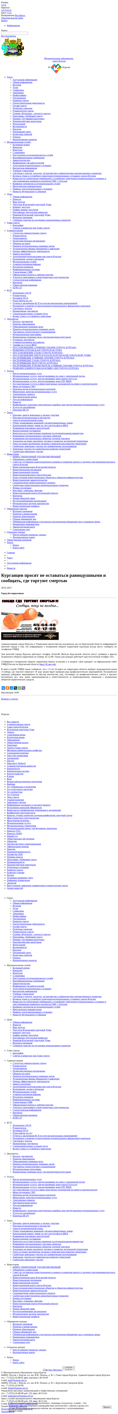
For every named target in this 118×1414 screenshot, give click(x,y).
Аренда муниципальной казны (28, 420)
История (17, 85)
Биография (18, 225)
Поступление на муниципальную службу (33, 155)
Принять (107, 1407)
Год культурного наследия (20, 789)
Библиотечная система (18, 771)
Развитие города (21, 100)
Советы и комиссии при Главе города (31, 228)
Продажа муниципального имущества (31, 417)
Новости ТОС (14, 831)
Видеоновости (20, 126)
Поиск (10, 542)
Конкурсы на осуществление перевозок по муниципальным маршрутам (48, 433)
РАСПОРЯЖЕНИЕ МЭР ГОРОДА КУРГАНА (35, 363)
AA (3, 10)
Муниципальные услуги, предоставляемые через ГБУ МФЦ (42, 381)
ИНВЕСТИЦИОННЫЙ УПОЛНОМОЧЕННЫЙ (37, 456)
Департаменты (20, 238)
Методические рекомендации (27, 186)
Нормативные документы (25, 311)
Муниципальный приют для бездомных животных (32, 828)
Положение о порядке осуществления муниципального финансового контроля (51, 306)
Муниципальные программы (27, 334)
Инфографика (19, 95)
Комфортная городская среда (21, 813)
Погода (10, 761)
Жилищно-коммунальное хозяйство (24, 750)
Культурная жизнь (16, 737)
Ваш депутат (19, 202)
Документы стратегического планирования (34, 332)
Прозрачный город (22, 131)
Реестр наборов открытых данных (29, 534)
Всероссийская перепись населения (24, 781)
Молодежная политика (18, 820)
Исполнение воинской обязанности (24, 807)
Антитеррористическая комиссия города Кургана (37, 256)
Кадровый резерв (21, 144)
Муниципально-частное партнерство (31, 503)
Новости (17, 199)
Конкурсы (18, 150)
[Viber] (23, 688)
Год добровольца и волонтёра (21, 787)
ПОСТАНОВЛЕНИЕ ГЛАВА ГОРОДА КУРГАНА (38, 352)
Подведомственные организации (29, 241)
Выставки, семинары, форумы (27, 490)
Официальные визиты (18, 846)
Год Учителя (13, 794)
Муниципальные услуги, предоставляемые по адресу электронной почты (49, 376)
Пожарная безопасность (18, 852)
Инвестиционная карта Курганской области (34, 467)
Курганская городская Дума (20, 729)
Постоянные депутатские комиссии (30, 212)
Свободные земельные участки (28, 451)
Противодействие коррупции (27, 121)
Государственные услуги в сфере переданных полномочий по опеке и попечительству (55, 384)
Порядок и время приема (25, 514)
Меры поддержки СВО (24, 386)
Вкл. (17, 15)
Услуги (10, 371)
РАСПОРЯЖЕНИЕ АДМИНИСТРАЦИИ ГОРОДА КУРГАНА (43, 358)
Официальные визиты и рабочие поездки (33, 274)
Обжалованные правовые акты (28, 326)
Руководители (19, 235)
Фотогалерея (19, 124)
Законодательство (21, 160)
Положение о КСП (22, 293)
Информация (13, 25)
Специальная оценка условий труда (30, 313)
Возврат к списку (9, 699)
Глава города (13, 222)
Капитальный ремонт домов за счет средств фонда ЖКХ (40, 425)
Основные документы (23, 339)
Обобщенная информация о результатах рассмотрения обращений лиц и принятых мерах (56, 521)
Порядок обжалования (24, 324)
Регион (10, 875)
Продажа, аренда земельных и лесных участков (36, 415)
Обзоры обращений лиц (24, 519)
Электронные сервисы (24, 394)
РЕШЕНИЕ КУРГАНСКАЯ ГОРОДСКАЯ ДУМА (37, 350)
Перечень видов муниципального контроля (34, 389)
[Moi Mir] (11, 688)
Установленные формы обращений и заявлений (36, 248)
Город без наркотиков (17, 755)
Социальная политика (18, 753)
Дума (9, 194)
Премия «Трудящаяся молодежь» (29, 118)
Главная (11, 552)
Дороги (10, 732)
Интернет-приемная (22, 217)
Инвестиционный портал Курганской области (35, 493)
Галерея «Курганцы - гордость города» (32, 113)
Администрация (15, 230)
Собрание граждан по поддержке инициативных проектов (42, 220)
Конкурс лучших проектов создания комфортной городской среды (39, 815)
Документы (12, 319)
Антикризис (13, 758)
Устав (15, 87)
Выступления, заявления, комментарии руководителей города (37, 885)
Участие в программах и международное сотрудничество (41, 277)
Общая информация (22, 82)
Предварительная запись (25, 397)
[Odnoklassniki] (7, 688)
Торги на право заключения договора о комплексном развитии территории (49, 443)
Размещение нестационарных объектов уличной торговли (41, 438)
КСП (9, 290)
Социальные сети (21, 529)
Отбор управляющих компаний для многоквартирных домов (43, 423)
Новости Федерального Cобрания (29, 191)
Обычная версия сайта (12, 18)
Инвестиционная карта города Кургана (32, 475)
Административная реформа (27, 264)
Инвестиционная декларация (27, 469)
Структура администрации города (29, 233)
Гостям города (20, 105)
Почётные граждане (22, 108)
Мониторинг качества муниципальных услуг (35, 391)
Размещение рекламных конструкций (31, 428)
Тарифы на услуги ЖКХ (25, 345)
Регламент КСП (20, 298)
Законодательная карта (24, 527)
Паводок (11, 849)
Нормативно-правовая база (26, 524)
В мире (10, 776)
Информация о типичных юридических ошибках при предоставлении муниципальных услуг (59, 404)
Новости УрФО (14, 833)
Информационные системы (26, 269)
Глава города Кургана (17, 727)
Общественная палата (17, 742)
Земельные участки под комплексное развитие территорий (42, 449)
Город (10, 77)
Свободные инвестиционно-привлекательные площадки (40, 485)
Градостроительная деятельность (29, 103)
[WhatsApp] (19, 688)
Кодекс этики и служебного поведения (32, 316)
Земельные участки (16, 802)
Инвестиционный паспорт (26, 472)
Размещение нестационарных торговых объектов (37, 436)
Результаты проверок (23, 267)
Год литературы (14, 792)
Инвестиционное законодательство (30, 480)
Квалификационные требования (28, 157)
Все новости (13, 722)
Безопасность (13, 768)
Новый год (12, 836)
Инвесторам (13, 454)
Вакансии (17, 147)
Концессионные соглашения (27, 430)
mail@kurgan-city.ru (17, 1380)
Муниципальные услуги (19, 823)
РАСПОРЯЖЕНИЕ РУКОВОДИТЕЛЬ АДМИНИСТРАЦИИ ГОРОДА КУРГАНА (53, 365)
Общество (12, 841)
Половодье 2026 (15, 854)
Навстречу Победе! (16, 763)
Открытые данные (16, 532)
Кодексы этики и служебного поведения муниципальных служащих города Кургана (54, 176)
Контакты (17, 282)
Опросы (17, 137)
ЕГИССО (17, 287)
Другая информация (23, 399)
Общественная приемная (25, 285)
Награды (17, 129)
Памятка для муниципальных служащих (32, 189)
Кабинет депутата (21, 207)
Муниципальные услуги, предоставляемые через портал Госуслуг (45, 378)
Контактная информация (25, 168)
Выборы (11, 784)
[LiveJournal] (15, 688)
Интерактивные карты (24, 537)
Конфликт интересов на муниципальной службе (36, 183)
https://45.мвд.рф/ (47, 664)
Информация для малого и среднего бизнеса (29, 805)
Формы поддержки (22, 488)
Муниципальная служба (19, 142)
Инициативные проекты (25, 139)
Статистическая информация (27, 280)
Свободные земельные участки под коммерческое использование (45, 446)
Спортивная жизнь (16, 735)
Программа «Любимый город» (28, 116)
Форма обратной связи (24, 498)
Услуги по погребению (24, 407)
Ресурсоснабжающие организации (29, 501)
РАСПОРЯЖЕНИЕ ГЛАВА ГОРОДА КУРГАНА (37, 360)
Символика (18, 90)
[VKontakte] (3, 688)
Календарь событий (22, 134)
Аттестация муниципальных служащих (32, 165)
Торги (10, 412)
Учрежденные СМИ (22, 272)
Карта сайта (18, 547)
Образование (13, 740)
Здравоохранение (15, 800)
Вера (9, 779)
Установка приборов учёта (20, 878)
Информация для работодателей (28, 163)
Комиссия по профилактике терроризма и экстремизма (34, 810)
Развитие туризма (15, 872)
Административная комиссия (21, 766)
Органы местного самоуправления (24, 844)
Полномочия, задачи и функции (28, 259)
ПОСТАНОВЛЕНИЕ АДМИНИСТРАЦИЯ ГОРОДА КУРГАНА (44, 347)
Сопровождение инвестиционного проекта (34, 482)
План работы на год (22, 300)
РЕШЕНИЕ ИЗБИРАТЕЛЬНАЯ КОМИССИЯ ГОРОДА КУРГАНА (46, 368)
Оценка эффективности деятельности (31, 251)
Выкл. (22, 15)
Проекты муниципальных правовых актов (34, 246)
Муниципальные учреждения (21, 826)
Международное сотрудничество (23, 818)
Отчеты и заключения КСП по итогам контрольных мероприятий (45, 303)
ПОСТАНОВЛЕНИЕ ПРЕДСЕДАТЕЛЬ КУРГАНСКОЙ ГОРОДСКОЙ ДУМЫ (52, 355)
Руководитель (19, 295)
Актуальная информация (25, 79)
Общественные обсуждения (20, 839)
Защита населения (22, 254)
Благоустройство (15, 774)
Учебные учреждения (23, 170)
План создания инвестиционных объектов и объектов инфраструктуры (48, 477)
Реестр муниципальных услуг (27, 373)
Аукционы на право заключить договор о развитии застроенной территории (50, 441)
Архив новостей (15, 888)
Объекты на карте (21, 243)
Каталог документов (23, 321)
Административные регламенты (28, 342)
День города (13, 797)
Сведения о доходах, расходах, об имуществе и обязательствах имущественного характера (57, 173)
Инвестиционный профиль (26, 506)
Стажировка (19, 152)
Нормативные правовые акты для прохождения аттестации (42, 337)
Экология (11, 883)
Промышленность (16, 862)
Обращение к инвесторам (25, 459)
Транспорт (12, 745)
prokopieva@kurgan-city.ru (20, 1396)
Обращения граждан (17, 508)
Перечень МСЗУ (21, 410)
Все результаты (8, 36)
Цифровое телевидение (18, 880)
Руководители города (23, 111)
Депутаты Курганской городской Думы (32, 204)
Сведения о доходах (22, 308)
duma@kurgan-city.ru (18, 1388)
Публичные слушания (18, 867)
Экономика (18, 92)
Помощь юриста (15, 857)
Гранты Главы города (17, 748)
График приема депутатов (25, 209)
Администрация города (18, 724)
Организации (19, 98)
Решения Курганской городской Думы (31, 215)
